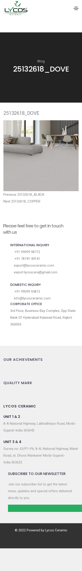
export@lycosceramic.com (33, 265)
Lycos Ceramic (56, 530)
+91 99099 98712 (26, 252)
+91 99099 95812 (26, 291)
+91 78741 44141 (26, 259)
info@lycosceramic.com (32, 298)
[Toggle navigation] (76, 8)
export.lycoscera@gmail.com (35, 272)
